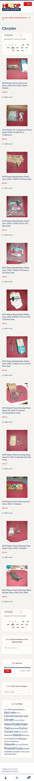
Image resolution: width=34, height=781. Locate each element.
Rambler (26, 748)
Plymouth (10, 748)
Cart (26, 776)
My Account (5, 778)
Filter (7, 671)
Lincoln (11, 738)
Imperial (17, 734)
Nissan (17, 741)
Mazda (17, 738)
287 (27, 48)
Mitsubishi (7, 741)
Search (17, 778)
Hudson (7, 735)
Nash (12, 741)
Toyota (27, 751)
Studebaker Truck (18, 751)
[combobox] (17, 691)
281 (23, 45)
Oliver (17, 744)
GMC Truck (13, 731)
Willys (14, 754)
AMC (10, 709)
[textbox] (17, 692)
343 (18, 50)
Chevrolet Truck (21, 716)
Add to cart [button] (8, 97)
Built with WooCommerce (10, 771)
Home (6, 17)
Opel (20, 744)
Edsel (12, 728)
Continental (17, 720)
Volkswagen (8, 754)
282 (28, 45)
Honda (26, 731)
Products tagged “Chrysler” (18, 17)
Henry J (21, 731)
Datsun (22, 720)
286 (22, 48)
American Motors (18, 709)
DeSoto (8, 724)
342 (13, 50)
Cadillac (12, 712)
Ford (21, 728)
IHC (11, 735)
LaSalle (6, 738)
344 (22, 50)
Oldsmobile (9, 744)
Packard (25, 744)
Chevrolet (9, 715)
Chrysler (9, 719)
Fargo (16, 728)
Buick (6, 712)
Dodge (16, 723)
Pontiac (19, 748)
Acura (6, 709)
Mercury (23, 738)
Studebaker (8, 751)
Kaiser (27, 735)
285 (17, 48)
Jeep (23, 735)
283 (8, 48)
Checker (18, 712)
